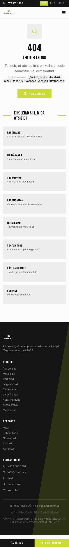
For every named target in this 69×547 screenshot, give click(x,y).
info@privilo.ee (17, 472)
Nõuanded (9, 438)
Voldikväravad (11, 399)
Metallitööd (9, 410)
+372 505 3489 (14, 3)
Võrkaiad (8, 378)
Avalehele (37, 93)
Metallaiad (9, 373)
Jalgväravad (10, 394)
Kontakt (7, 443)
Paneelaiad (10, 368)
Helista (19, 542)
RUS (52, 3)
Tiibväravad (10, 389)
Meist (6, 427)
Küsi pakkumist (54, 542)
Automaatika (10, 404)
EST (44, 3)
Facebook (14, 484)
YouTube (13, 490)
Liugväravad (10, 384)
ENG (61, 3)
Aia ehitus (9, 448)
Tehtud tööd (10, 433)
